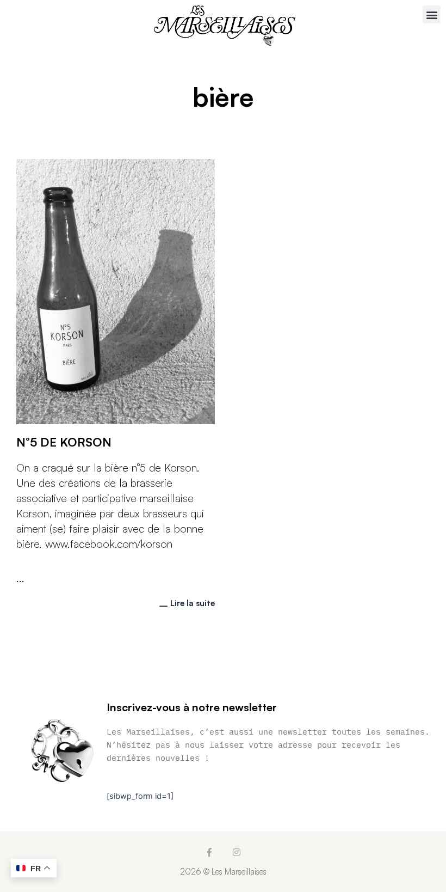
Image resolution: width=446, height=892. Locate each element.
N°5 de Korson (64, 442)
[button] (432, 14)
